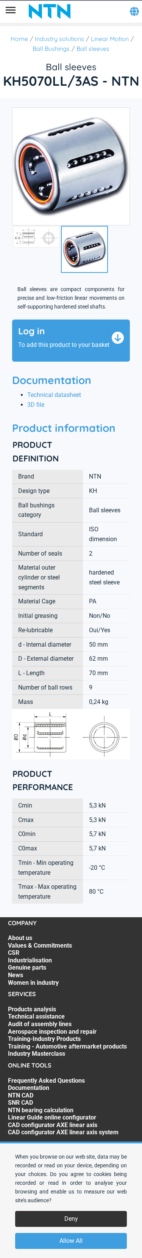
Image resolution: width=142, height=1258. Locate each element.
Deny (71, 1218)
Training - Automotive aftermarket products (67, 1046)
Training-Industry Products (44, 1038)
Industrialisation (30, 960)
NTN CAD (20, 1095)
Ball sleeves (92, 48)
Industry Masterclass (36, 1053)
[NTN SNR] (49, 11)
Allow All (71, 1240)
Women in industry (33, 982)
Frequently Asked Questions (46, 1080)
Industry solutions (59, 39)
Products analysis (32, 1009)
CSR (13, 952)
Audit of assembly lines (40, 1024)
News (15, 975)
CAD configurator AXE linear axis (52, 1125)
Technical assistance (36, 1016)
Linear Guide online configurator (52, 1117)
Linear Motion (110, 39)
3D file (35, 404)
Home (19, 39)
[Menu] (10, 11)
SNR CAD (20, 1102)
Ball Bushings (51, 48)
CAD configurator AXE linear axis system (63, 1132)
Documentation (28, 1087)
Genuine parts (27, 967)
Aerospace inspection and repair (52, 1031)
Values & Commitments (40, 945)
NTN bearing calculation (40, 1110)
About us (20, 938)
